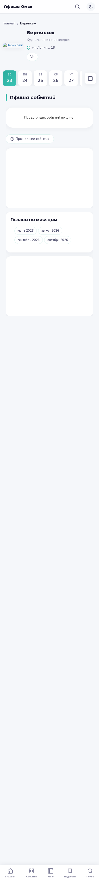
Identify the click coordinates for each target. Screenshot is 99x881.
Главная (9, 23)
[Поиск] (77, 6)
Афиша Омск (18, 6)
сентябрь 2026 (29, 240)
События (31, 876)
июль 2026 (26, 231)
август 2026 (50, 231)
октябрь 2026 (57, 240)
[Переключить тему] (91, 6)
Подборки (70, 876)
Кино (51, 876)
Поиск (90, 876)
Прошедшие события (32, 139)
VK (32, 57)
